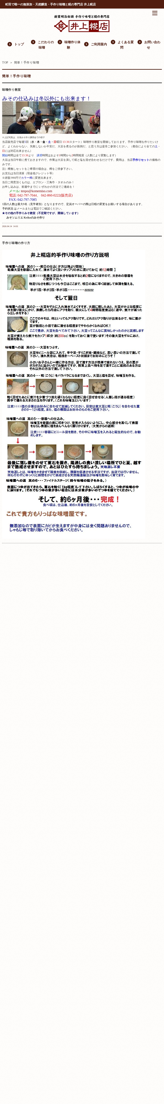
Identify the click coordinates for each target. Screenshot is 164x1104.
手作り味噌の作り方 (16, 243)
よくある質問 (122, 44)
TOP (5, 62)
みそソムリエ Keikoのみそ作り (25, 217)
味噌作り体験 (69, 44)
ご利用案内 (95, 43)
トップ (15, 43)
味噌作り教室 (11, 89)
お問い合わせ (148, 44)
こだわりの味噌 (42, 44)
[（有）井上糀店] (82, 31)
